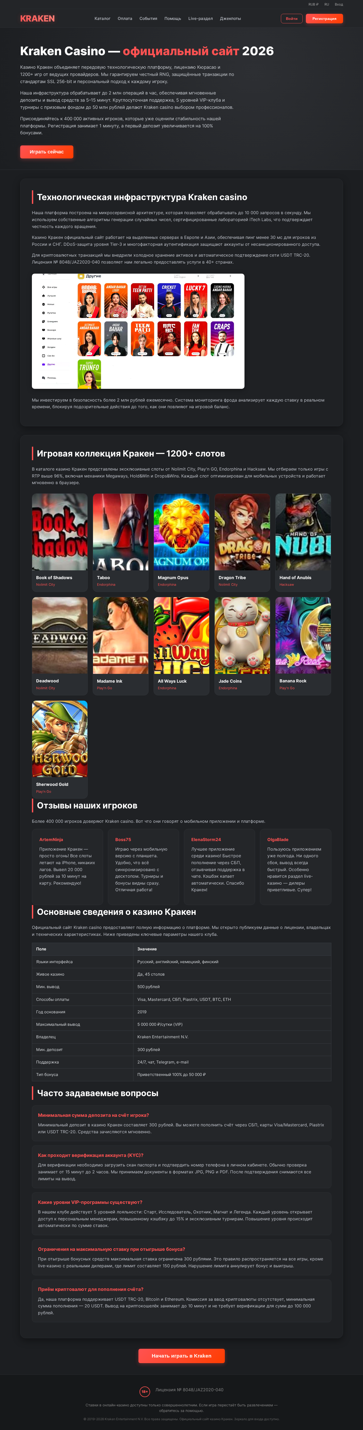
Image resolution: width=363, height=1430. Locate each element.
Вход (339, 4)
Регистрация (324, 18)
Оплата (125, 18)
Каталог (103, 18)
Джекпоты (230, 18)
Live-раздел (200, 18)
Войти (292, 18)
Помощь (172, 18)
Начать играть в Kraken (182, 1356)
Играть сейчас (47, 151)
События (148, 18)
